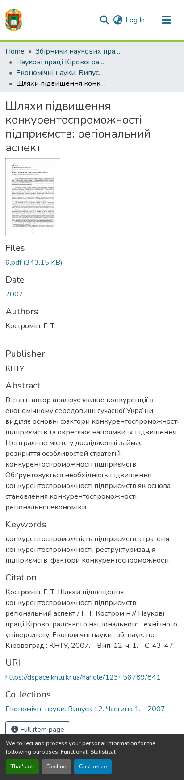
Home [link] (15, 51)
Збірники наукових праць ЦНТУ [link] (80, 51)
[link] (92, 262)
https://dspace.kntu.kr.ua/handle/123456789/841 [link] (83, 677)
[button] (13, 20)
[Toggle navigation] (166, 20)
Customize (93, 767)
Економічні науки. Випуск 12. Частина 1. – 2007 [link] (60, 73)
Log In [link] (135, 20)
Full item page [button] (41, 729)
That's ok (22, 767)
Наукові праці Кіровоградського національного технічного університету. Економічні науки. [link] (60, 62)
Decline (56, 767)
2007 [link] (14, 294)
